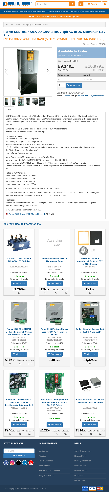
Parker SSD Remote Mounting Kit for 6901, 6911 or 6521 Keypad (90, 261)
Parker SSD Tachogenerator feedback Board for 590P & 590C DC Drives (54, 402)
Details (9, 109)
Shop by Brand (100, 11)
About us (42, 456)
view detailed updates (69, 16)
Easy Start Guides (46, 476)
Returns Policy (80, 456)
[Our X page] (18, 464)
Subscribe (20, 455)
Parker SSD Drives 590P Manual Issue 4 (27, 214)
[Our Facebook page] (6, 464)
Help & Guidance (46, 461)
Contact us (43, 451)
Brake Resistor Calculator (49, 471)
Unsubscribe (79, 480)
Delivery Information (82, 461)
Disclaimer (78, 476)
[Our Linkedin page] (24, 464)
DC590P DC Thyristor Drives (91, 96)
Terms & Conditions (82, 451)
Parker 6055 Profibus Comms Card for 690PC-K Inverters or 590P (54, 332)
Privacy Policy (80, 466)
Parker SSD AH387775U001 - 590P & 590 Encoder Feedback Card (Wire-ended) (19, 402)
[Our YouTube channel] (31, 464)
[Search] (72, 3)
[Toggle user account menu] (105, 3)
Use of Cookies (80, 471)
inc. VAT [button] (98, 70)
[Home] (7, 24)
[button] (49, 72)
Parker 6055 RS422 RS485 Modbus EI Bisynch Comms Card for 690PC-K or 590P (19, 332)
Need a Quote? (45, 466)
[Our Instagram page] (12, 464)
